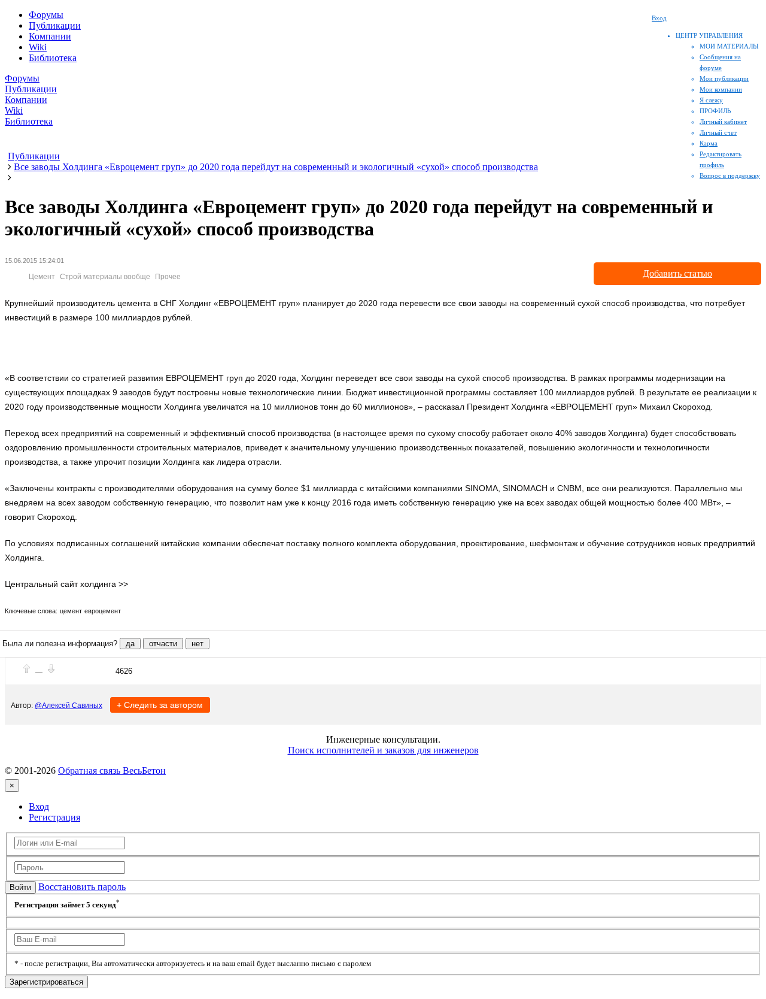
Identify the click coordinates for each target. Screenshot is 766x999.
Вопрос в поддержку (730, 175)
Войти (20, 887)
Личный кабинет (723, 121)
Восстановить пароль (82, 887)
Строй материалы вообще (105, 277)
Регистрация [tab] (54, 817)
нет (197, 643)
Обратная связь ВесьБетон (112, 770)
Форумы (46, 15)
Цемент (42, 277)
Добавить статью (677, 273)
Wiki (38, 47)
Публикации (55, 25)
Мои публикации (724, 78)
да (130, 643)
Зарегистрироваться (46, 981)
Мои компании (721, 89)
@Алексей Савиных (68, 705)
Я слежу (711, 100)
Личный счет (718, 132)
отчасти (163, 643)
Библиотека (53, 58)
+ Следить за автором (160, 705)
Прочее (168, 277)
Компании (50, 36)
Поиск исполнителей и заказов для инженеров (383, 750)
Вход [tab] (39, 806)
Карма (709, 143)
